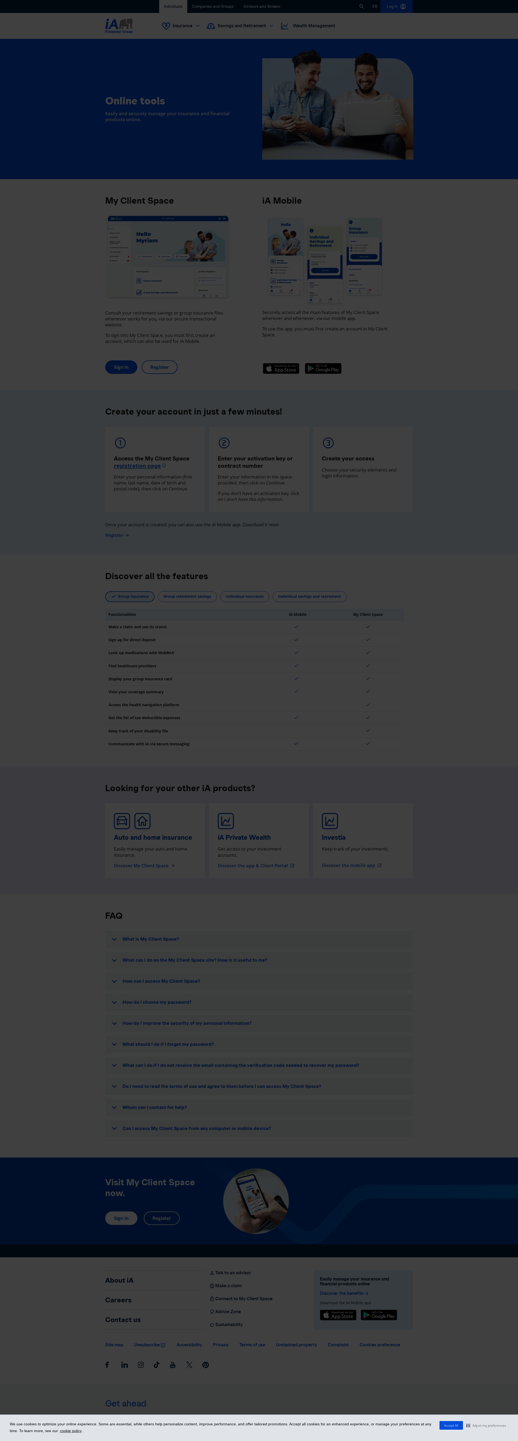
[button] (486, 1425)
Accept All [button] (451, 1425)
